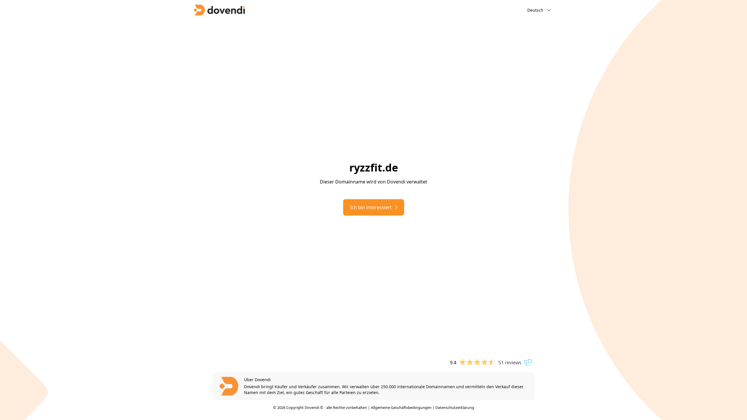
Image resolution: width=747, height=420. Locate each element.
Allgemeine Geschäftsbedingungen (401, 407)
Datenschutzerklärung (454, 407)
